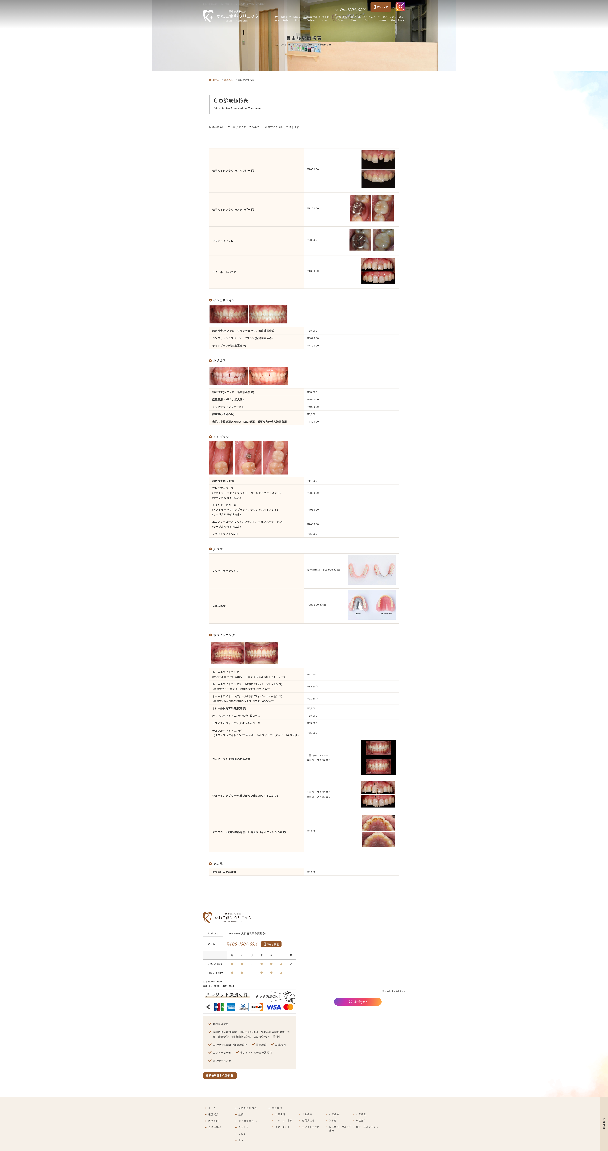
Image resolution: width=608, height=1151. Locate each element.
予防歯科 (307, 1114)
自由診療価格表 (340, 18)
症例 (353, 18)
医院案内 (297, 18)
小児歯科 (334, 1114)
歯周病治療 (308, 1120)
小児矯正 (361, 1114)
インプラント (282, 1126)
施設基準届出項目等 (218, 1075)
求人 (401, 18)
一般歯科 (280, 1114)
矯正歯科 (361, 1120)
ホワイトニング (310, 1126)
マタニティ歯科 (283, 1120)
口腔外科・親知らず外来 (340, 1128)
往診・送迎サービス (367, 1126)
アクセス (382, 18)
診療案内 (324, 18)
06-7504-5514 (350, 9)
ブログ (393, 18)
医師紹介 (286, 18)
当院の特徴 (311, 18)
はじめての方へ (367, 18)
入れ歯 (332, 1120)
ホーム (212, 1108)
